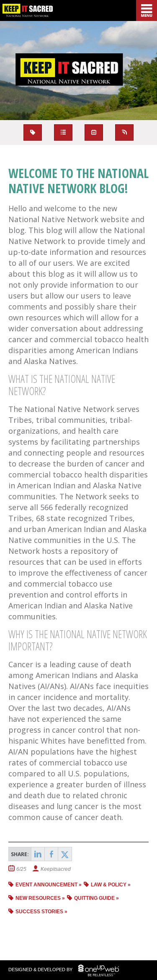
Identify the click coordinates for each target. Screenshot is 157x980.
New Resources (38, 898)
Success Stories (39, 911)
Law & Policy (108, 885)
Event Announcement (46, 885)
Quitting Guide (94, 898)
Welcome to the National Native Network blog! (78, 181)
